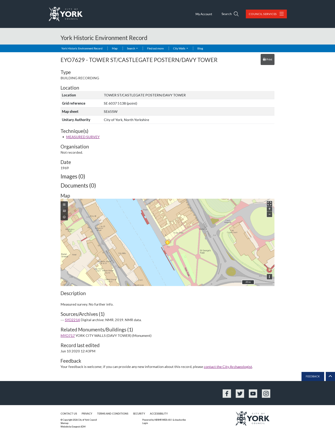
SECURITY (139, 413)
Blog (200, 48)
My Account (203, 14)
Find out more (155, 48)
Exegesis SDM (78, 426)
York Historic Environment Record (81, 48)
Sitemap (64, 423)
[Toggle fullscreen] (269, 203)
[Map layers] (64, 205)
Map (115, 48)
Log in (145, 423)
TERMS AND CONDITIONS (112, 413)
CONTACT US (69, 413)
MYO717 (68, 335)
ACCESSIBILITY (159, 413)
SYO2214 (72, 320)
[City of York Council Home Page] (66, 14)
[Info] (64, 217)
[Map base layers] (64, 211)
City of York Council (87, 419)
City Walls (179, 48)
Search (131, 48)
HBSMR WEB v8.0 (163, 419)
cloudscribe (180, 419)
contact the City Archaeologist (228, 366)
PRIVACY (87, 413)
